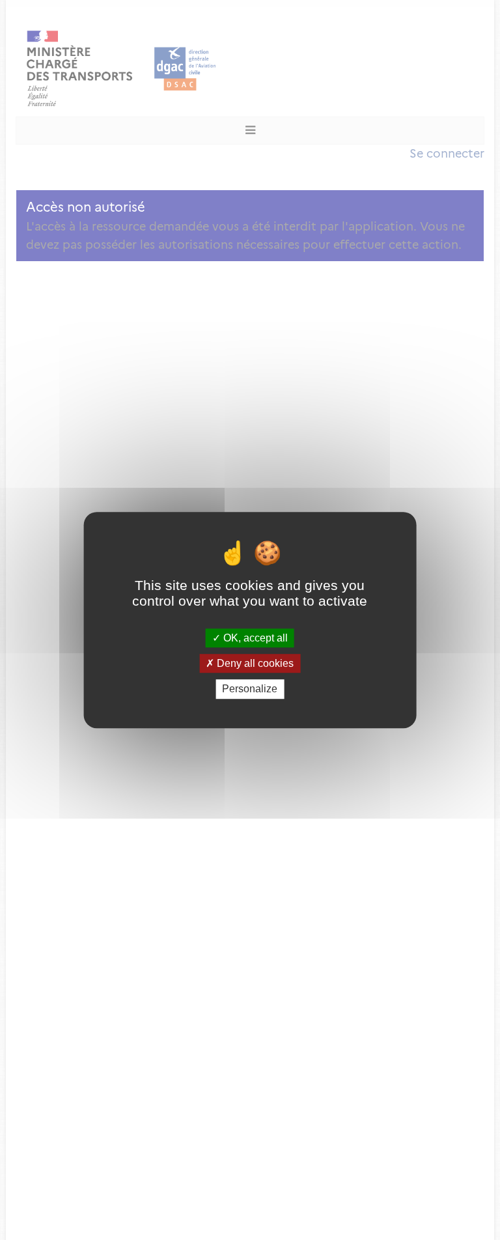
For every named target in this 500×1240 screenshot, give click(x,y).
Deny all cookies (254, 663)
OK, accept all (254, 637)
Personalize (249, 689)
